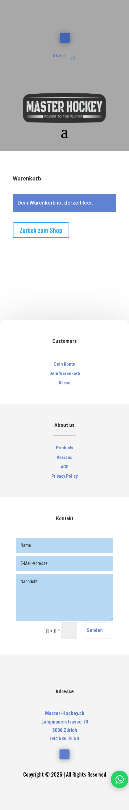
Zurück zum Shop (41, 230)
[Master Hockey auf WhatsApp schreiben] (119, 779)
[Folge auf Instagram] (65, 38)
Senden (95, 630)
